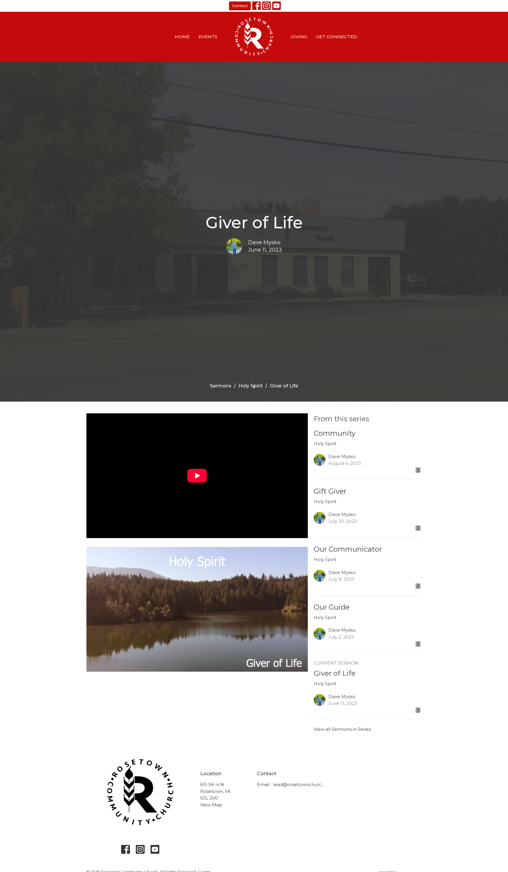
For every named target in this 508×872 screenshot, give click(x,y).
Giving (299, 36)
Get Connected (336, 36)
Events (207, 36)
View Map (211, 805)
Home (182, 36)
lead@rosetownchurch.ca (300, 784)
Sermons (220, 386)
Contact (240, 5)
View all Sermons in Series (342, 729)
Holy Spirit (250, 386)
